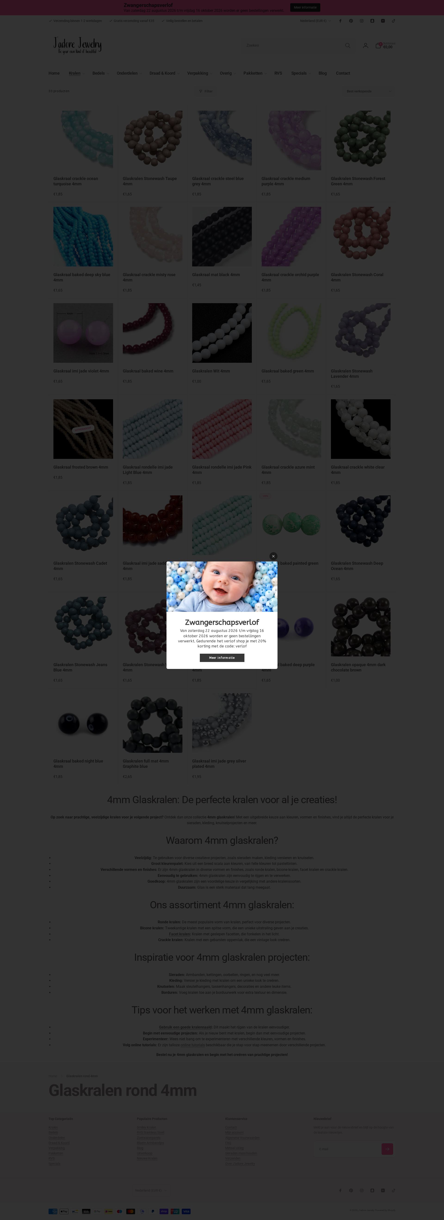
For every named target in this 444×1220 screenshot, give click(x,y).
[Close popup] (273, 556)
